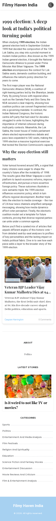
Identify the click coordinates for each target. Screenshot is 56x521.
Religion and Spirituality (15, 449)
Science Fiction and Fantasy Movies (22, 462)
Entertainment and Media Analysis (22, 437)
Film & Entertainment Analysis (19, 480)
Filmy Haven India (19, 4)
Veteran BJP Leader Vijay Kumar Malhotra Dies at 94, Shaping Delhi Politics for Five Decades (27, 289)
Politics (6, 430)
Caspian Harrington (14, 319)
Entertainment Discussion (17, 468)
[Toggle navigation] (52, 5)
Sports (6, 424)
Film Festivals (10, 443)
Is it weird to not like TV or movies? (26, 405)
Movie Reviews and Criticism (18, 474)
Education (8, 455)
